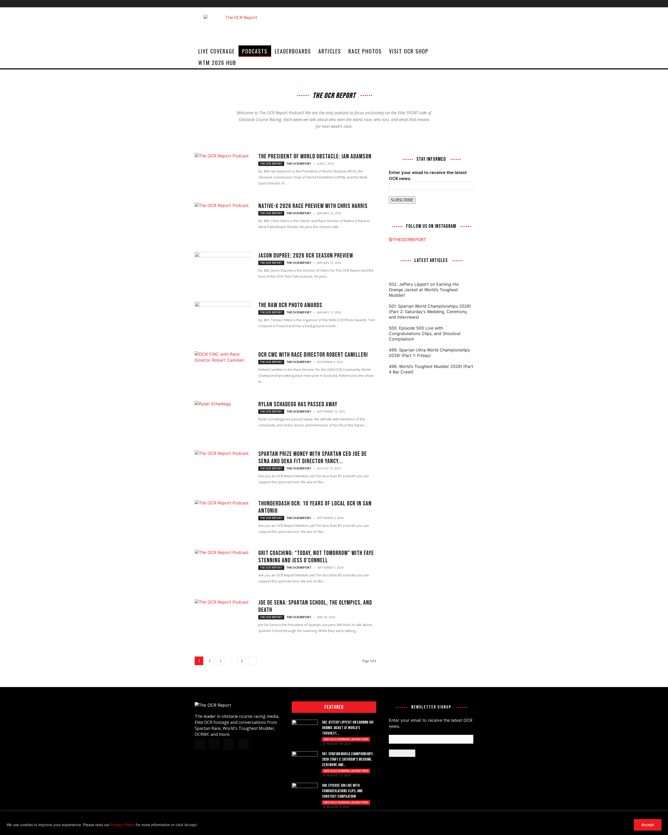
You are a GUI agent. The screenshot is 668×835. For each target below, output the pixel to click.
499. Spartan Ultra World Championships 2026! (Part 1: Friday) (429, 352)
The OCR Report (271, 163)
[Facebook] (444, 3)
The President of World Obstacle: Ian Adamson (315, 156)
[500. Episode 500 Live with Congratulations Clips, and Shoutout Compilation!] (305, 792)
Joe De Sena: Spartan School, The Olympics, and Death (315, 606)
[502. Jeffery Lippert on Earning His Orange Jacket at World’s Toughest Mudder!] (305, 729)
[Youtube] (469, 3)
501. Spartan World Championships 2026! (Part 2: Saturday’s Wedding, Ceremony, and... (347, 759)
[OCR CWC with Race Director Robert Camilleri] (223, 370)
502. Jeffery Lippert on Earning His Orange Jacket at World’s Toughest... (348, 728)
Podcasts (254, 51)
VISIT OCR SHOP (408, 51)
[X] (461, 3)
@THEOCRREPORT (407, 239)
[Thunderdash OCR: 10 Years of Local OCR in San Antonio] (223, 519)
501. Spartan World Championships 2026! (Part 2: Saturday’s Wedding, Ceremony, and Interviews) (430, 311)
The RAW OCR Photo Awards (290, 305)
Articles (329, 51)
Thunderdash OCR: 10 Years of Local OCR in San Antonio (315, 507)
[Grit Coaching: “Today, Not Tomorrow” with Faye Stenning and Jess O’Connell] (223, 569)
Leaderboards (293, 51)
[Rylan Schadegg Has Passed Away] (223, 420)
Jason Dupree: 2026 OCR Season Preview (305, 255)
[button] (467, 51)
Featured (334, 707)
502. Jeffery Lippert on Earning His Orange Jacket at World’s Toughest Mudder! (424, 290)
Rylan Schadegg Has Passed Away (297, 404)
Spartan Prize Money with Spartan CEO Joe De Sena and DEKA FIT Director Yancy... (312, 457)
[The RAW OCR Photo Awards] (223, 321)
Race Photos (365, 51)
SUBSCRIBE (402, 200)
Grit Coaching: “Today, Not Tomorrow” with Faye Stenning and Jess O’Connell (316, 556)
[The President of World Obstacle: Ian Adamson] (223, 172)
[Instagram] (452, 3)
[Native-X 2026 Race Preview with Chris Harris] (223, 222)
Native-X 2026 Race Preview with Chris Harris (313, 206)
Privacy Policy (123, 824)
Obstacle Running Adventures (346, 739)
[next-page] (252, 661)
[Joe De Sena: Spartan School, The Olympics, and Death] (223, 618)
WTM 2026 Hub (217, 63)
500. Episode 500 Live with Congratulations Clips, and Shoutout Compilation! (425, 333)
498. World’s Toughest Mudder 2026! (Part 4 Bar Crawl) (431, 369)
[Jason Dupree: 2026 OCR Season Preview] (223, 271)
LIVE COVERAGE (216, 51)
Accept (647, 824)
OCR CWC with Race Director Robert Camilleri (313, 355)
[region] (334, 823)
